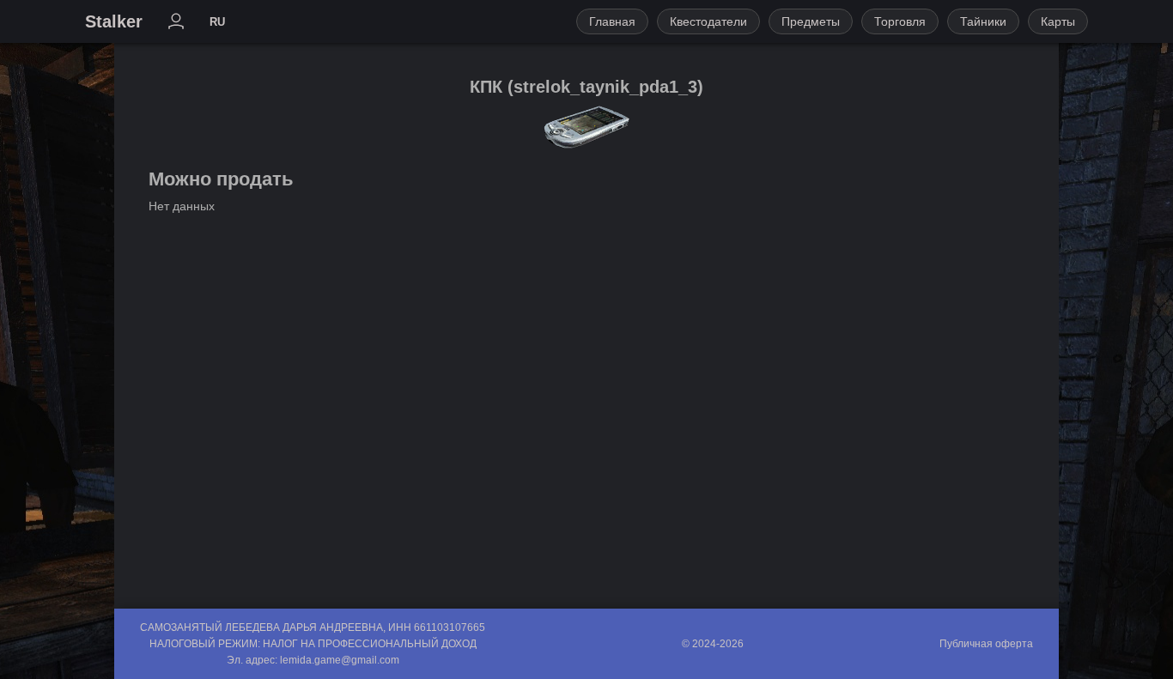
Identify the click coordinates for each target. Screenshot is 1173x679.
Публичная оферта (986, 644)
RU (217, 21)
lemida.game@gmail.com (339, 660)
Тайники (983, 21)
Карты (1058, 21)
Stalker (114, 21)
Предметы (810, 21)
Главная (612, 21)
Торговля (900, 21)
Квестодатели (708, 21)
